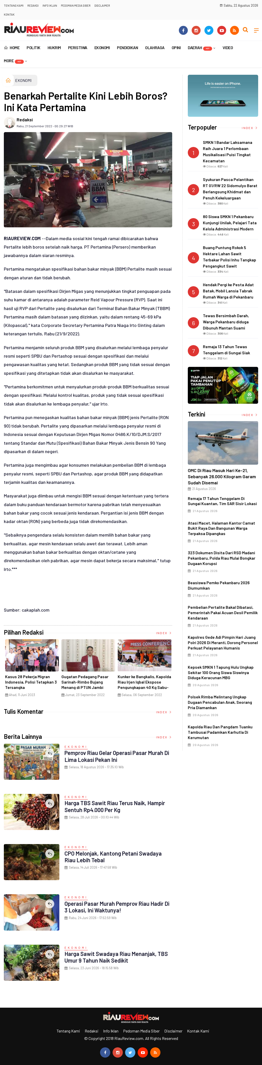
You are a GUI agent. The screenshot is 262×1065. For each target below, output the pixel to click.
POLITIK (33, 47)
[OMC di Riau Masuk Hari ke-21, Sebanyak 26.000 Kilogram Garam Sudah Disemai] (223, 442)
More (12, 60)
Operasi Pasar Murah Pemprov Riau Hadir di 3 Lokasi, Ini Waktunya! (116, 906)
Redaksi (33, 5)
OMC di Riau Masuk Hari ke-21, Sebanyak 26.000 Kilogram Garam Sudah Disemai (222, 476)
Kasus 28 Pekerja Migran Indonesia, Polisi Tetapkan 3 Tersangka (31, 682)
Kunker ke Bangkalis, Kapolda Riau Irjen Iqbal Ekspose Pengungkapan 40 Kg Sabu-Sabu (144, 684)
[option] (32, 670)
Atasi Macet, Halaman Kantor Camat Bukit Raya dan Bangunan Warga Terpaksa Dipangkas (221, 528)
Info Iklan (49, 5)
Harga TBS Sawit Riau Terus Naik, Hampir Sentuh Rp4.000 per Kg (114, 806)
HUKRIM (54, 47)
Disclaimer (102, 5)
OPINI (176, 47)
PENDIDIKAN (127, 47)
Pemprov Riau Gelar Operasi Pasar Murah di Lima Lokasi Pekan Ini (116, 756)
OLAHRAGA (154, 47)
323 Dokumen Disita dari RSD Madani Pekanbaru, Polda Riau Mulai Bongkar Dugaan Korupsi (221, 558)
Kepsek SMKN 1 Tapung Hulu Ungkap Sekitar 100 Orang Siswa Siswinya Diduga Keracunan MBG (221, 672)
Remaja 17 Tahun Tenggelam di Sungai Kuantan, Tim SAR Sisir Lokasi (222, 501)
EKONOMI (102, 47)
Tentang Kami (14, 5)
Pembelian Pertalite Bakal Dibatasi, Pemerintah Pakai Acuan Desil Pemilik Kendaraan (223, 612)
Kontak (9, 14)
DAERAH (199, 47)
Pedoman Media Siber (76, 5)
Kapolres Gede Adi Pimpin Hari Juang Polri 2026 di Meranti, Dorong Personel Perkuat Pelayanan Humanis (223, 642)
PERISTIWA (77, 47)
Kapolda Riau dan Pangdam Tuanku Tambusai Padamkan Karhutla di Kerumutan (220, 732)
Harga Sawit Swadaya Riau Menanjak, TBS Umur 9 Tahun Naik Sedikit (116, 957)
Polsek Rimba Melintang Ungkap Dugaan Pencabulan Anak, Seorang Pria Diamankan (220, 702)
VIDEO (228, 47)
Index (162, 633)
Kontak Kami (198, 1030)
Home (14, 47)
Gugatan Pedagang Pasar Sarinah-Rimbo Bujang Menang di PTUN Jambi (84, 682)
